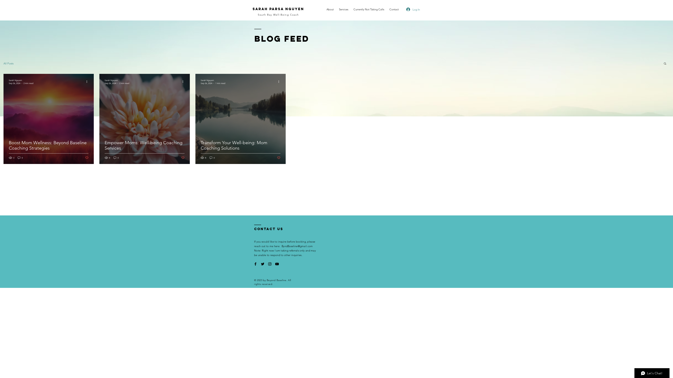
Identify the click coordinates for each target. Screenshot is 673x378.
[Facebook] (255, 264)
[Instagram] (270, 264)
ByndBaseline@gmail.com (297, 246)
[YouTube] (277, 264)
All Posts (8, 63)
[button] (665, 64)
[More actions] (88, 81)
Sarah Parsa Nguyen (278, 9)
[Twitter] (262, 264)
